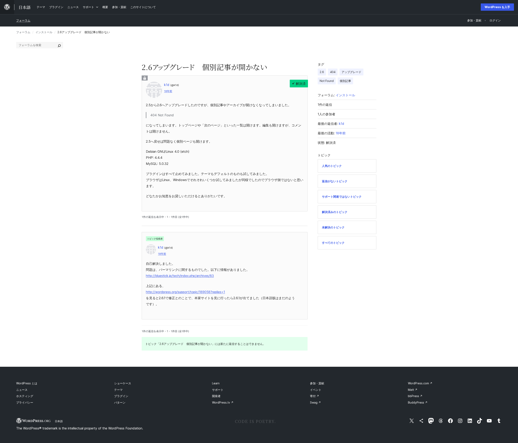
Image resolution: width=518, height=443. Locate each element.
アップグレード (351, 72)
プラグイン (121, 396)
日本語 (59, 421)
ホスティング (24, 396)
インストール (43, 32)
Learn (216, 383)
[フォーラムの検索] (59, 45)
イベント (315, 389)
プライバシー (24, 402)
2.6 (322, 72)
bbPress (415, 396)
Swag (315, 402)
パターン (119, 402)
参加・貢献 (317, 383)
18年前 (168, 91)
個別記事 (345, 81)
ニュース (22, 389)
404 (332, 72)
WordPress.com (420, 383)
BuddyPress (418, 402)
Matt (412, 389)
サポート (217, 389)
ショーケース (122, 383)
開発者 (216, 396)
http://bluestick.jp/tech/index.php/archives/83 (180, 276)
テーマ (118, 389)
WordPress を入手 (497, 7)
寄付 (314, 396)
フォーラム (23, 20)
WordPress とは (26, 383)
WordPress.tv (223, 402)
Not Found (327, 81)
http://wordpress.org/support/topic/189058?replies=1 (185, 292)
